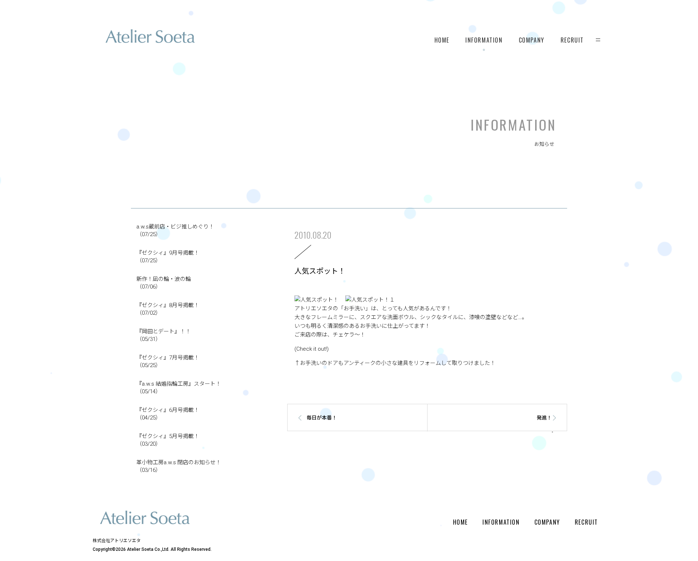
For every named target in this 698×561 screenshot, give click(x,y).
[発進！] (506, 430)
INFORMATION (484, 40)
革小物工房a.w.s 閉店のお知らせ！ (178, 466)
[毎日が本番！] (348, 430)
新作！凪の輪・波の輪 (163, 283)
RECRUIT (572, 40)
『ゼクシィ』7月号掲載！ (167, 361)
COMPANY (532, 40)
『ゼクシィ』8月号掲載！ (167, 309)
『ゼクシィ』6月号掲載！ (167, 414)
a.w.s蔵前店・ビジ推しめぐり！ (175, 230)
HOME (441, 40)
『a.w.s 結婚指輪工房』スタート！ (178, 388)
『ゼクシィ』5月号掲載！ (167, 440)
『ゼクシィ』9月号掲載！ (167, 257)
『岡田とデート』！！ (163, 335)
